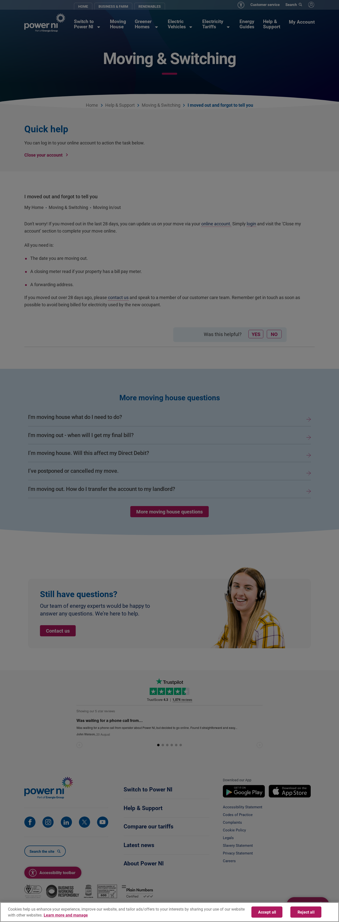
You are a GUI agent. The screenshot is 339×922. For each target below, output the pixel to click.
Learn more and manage (66, 915)
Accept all (267, 912)
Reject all (306, 912)
